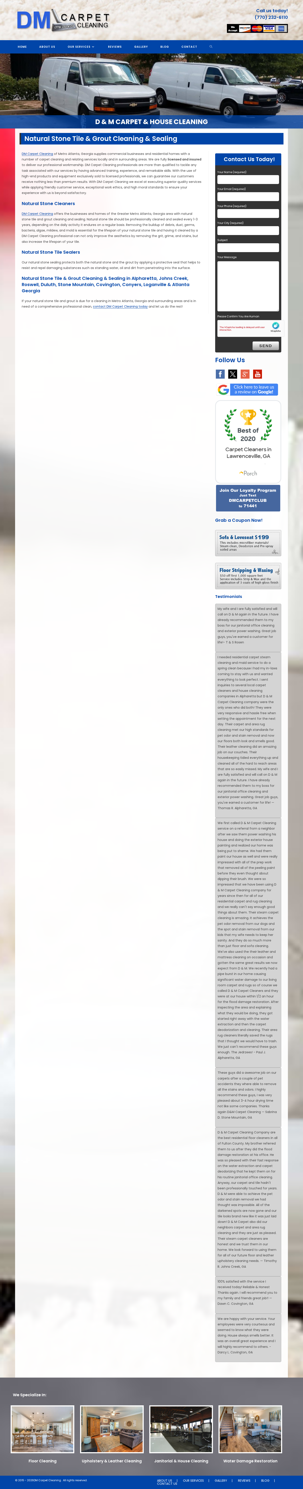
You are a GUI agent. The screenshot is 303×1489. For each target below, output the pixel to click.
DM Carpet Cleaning (37, 154)
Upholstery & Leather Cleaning (112, 1461)
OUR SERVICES (193, 1480)
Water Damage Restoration (250, 1461)
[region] (151, 91)
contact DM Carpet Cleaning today (120, 306)
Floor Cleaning (43, 1461)
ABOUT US (164, 1480)
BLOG (265, 1480)
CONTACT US (167, 1483)
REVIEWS (244, 1480)
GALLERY (221, 1480)
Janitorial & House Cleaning (181, 1461)
